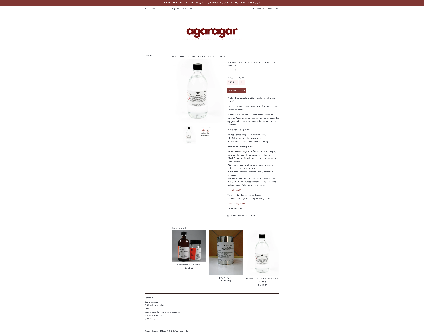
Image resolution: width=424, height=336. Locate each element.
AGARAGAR (169, 331)
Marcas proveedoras (154, 315)
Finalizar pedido (272, 8)
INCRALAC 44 (225, 277)
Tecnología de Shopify (183, 331)
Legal (147, 308)
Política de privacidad (154, 305)
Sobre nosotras (151, 301)
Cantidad (230, 78)
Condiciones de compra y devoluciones (162, 311)
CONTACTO (150, 318)
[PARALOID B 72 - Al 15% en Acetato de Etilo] (262, 253)
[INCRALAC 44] (225, 252)
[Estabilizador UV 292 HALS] (189, 246)
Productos (157, 55)
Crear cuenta (187, 8)
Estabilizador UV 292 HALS (189, 264)
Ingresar (175, 8)
